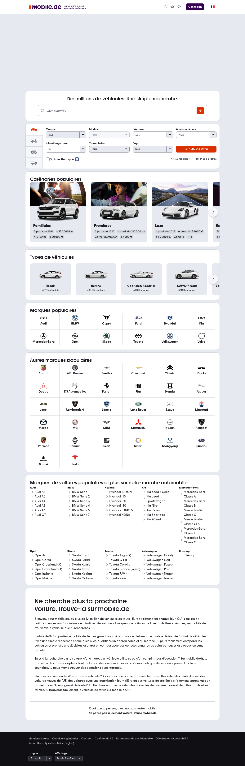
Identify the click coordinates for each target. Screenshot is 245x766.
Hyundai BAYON (120, 492)
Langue (33, 753)
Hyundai (110, 487)
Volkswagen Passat (159, 564)
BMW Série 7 (81, 515)
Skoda (71, 551)
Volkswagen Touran (160, 578)
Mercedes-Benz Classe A (195, 494)
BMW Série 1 (80, 492)
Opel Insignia (44, 573)
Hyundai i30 (117, 505)
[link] (172, 7)
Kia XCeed (153, 519)
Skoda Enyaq (81, 555)
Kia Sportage (155, 515)
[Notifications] (165, 6)
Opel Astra (42, 555)
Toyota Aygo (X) (120, 555)
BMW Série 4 (81, 505)
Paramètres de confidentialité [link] (134, 738)
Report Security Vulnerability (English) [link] (51, 743)
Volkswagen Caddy (160, 555)
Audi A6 (40, 510)
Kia (144, 487)
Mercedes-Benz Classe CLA (195, 522)
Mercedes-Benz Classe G (195, 540)
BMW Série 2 (81, 496)
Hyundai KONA (119, 515)
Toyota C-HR (118, 560)
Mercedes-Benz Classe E (195, 531)
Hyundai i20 (117, 501)
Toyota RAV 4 (118, 573)
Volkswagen (149, 551)
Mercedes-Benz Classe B (195, 503)
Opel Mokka (43, 578)
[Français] (212, 6)
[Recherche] (200, 110)
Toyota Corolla (119, 564)
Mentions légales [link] (39, 738)
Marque (51, 129)
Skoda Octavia (82, 578)
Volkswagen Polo (158, 569)
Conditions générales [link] (65, 738)
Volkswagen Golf (158, 560)
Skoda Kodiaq (82, 573)
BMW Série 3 (81, 501)
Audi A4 (40, 501)
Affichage (61, 753)
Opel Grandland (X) (48, 569)
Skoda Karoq (81, 569)
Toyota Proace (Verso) (124, 569)
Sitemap (189, 555)
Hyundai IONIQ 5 (121, 510)
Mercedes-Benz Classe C (195, 512)
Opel (33, 551)
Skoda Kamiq (81, 564)
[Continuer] (213, 212)
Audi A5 (40, 505)
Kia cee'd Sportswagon (155, 499)
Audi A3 (40, 496)
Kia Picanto (154, 510)
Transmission (97, 143)
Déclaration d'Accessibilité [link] (172, 738)
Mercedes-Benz (188, 487)
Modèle (94, 129)
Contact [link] (86, 738)
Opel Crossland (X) (48, 564)
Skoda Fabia (81, 560)
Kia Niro (152, 505)
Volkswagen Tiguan (159, 573)
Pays (135, 143)
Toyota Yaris (117, 578)
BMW (70, 487)
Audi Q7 (40, 515)
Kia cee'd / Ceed (158, 492)
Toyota (109, 551)
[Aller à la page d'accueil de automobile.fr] (60, 7)
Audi (33, 487)
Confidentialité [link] (104, 738)
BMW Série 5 (81, 510)
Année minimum (186, 129)
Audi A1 (40, 492)
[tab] (34, 129)
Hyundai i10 (117, 496)
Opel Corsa (43, 560)
